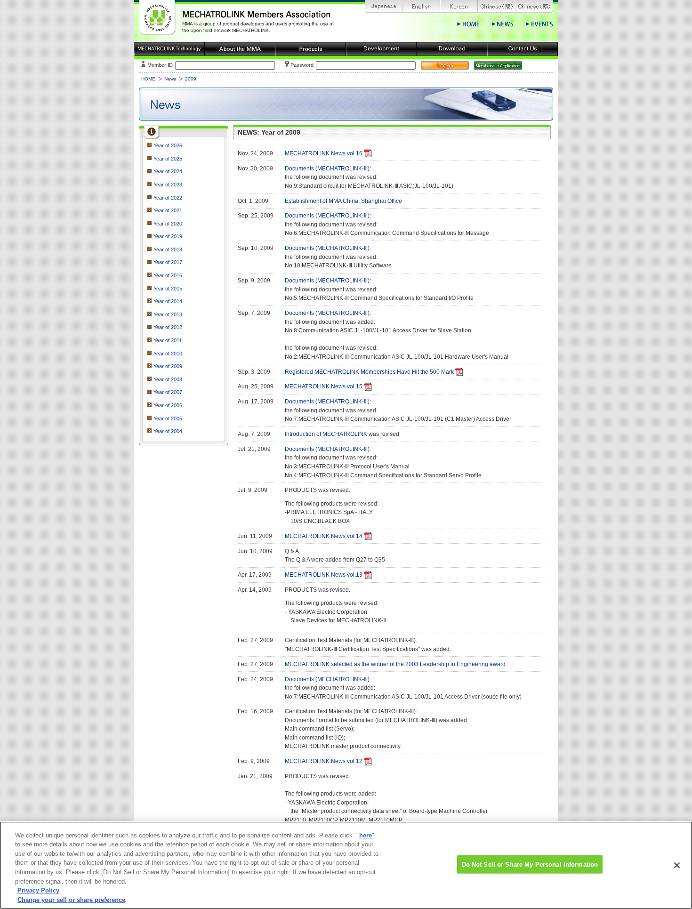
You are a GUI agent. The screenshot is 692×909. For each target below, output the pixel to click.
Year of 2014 (167, 301)
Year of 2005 (167, 418)
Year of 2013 (167, 314)
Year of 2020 (167, 223)
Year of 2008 (167, 379)
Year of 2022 (167, 198)
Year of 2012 (167, 327)
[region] (346, 865)
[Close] (677, 865)
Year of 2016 (167, 275)
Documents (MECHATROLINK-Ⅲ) (327, 168)
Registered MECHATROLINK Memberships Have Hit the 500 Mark (369, 372)
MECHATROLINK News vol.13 (323, 574)
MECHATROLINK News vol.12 (323, 761)
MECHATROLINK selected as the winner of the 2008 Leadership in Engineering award (395, 664)
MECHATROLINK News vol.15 (323, 386)
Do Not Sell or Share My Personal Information (530, 864)
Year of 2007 (167, 392)
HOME (148, 78)
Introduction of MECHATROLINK (326, 434)
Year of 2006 (167, 405)
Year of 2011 (167, 340)
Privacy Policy (38, 890)
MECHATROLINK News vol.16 (323, 153)
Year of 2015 (167, 288)
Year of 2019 (167, 236)
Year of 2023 (167, 184)
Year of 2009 (167, 366)
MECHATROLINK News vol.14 (323, 536)
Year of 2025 (167, 158)
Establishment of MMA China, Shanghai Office (343, 201)
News (170, 78)
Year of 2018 (167, 249)
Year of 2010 (167, 353)
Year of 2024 (167, 171)
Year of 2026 (167, 145)
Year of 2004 (167, 431)
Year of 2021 (167, 210)
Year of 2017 (167, 262)
